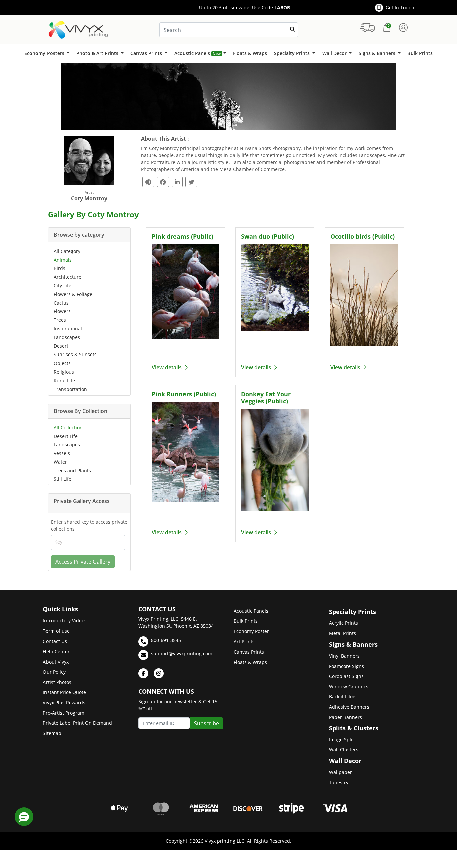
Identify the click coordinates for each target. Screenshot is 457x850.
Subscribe (206, 723)
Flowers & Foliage (73, 294)
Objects (62, 363)
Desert (61, 346)
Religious (64, 372)
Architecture (67, 277)
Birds (59, 268)
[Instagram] (159, 673)
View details (167, 367)
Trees (60, 320)
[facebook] (143, 673)
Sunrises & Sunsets (75, 354)
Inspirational (68, 328)
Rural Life (64, 380)
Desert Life (66, 436)
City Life (62, 285)
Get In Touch (400, 7)
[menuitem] (47, 53)
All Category (67, 251)
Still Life (62, 479)
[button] (24, 816)
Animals (63, 260)
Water (60, 462)
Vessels (62, 453)
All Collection (68, 427)
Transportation (70, 389)
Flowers (62, 311)
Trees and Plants (72, 470)
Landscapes (67, 337)
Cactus (61, 303)
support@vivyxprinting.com (181, 653)
